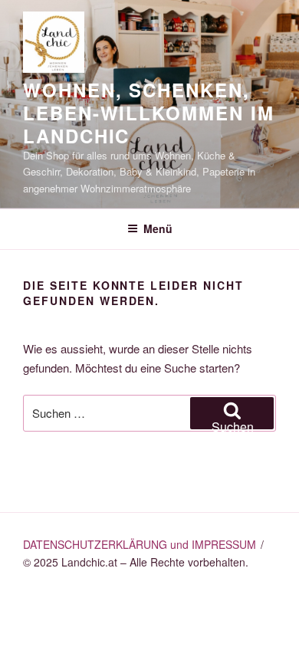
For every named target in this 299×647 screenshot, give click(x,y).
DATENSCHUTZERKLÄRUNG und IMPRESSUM (139, 544)
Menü (157, 228)
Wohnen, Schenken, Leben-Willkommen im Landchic (148, 113)
